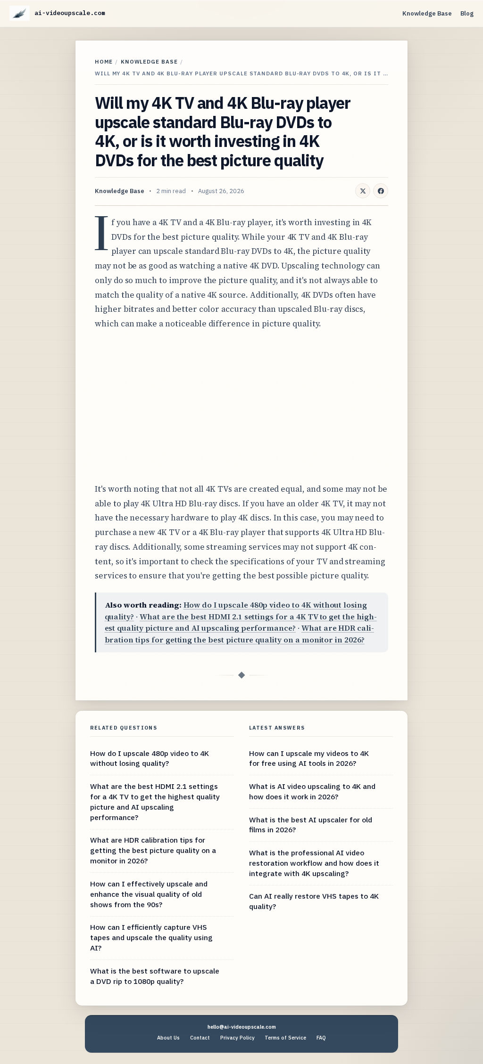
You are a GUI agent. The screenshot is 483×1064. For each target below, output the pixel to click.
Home (104, 61)
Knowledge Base (427, 13)
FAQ (321, 1037)
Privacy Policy (237, 1037)
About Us (168, 1037)
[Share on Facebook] (380, 190)
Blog (467, 13)
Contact (200, 1037)
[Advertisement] (241, 406)
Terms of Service (285, 1037)
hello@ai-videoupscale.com (242, 1026)
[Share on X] (362, 190)
